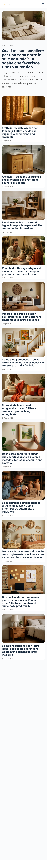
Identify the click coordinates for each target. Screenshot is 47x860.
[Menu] (43, 4)
